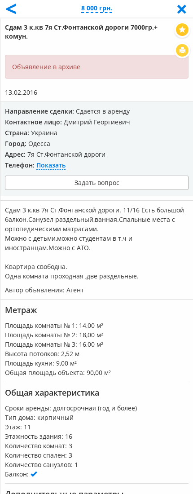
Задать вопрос (97, 182)
